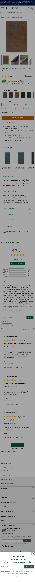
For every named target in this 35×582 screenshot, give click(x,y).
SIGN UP (29, 567)
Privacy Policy (17, 576)
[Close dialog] (33, 553)
